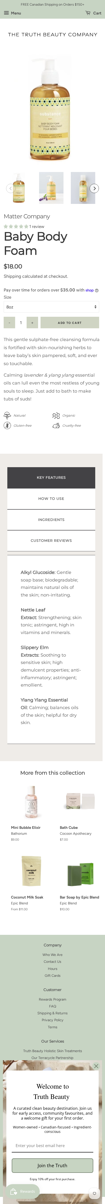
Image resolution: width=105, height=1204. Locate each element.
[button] (16, 226)
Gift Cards (53, 975)
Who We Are (52, 955)
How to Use (51, 498)
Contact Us (52, 961)
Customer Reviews (51, 540)
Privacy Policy (52, 1020)
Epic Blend (19, 903)
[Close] (96, 1066)
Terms (52, 1027)
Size (7, 297)
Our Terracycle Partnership (53, 1058)
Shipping (12, 276)
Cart (96, 13)
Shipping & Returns (52, 1013)
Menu (15, 13)
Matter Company (27, 216)
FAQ (52, 1006)
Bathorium (19, 833)
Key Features (51, 477)
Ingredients (51, 519)
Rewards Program (52, 999)
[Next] (94, 188)
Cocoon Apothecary (76, 833)
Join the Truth (52, 1165)
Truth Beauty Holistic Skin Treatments (52, 1051)
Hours (52, 968)
